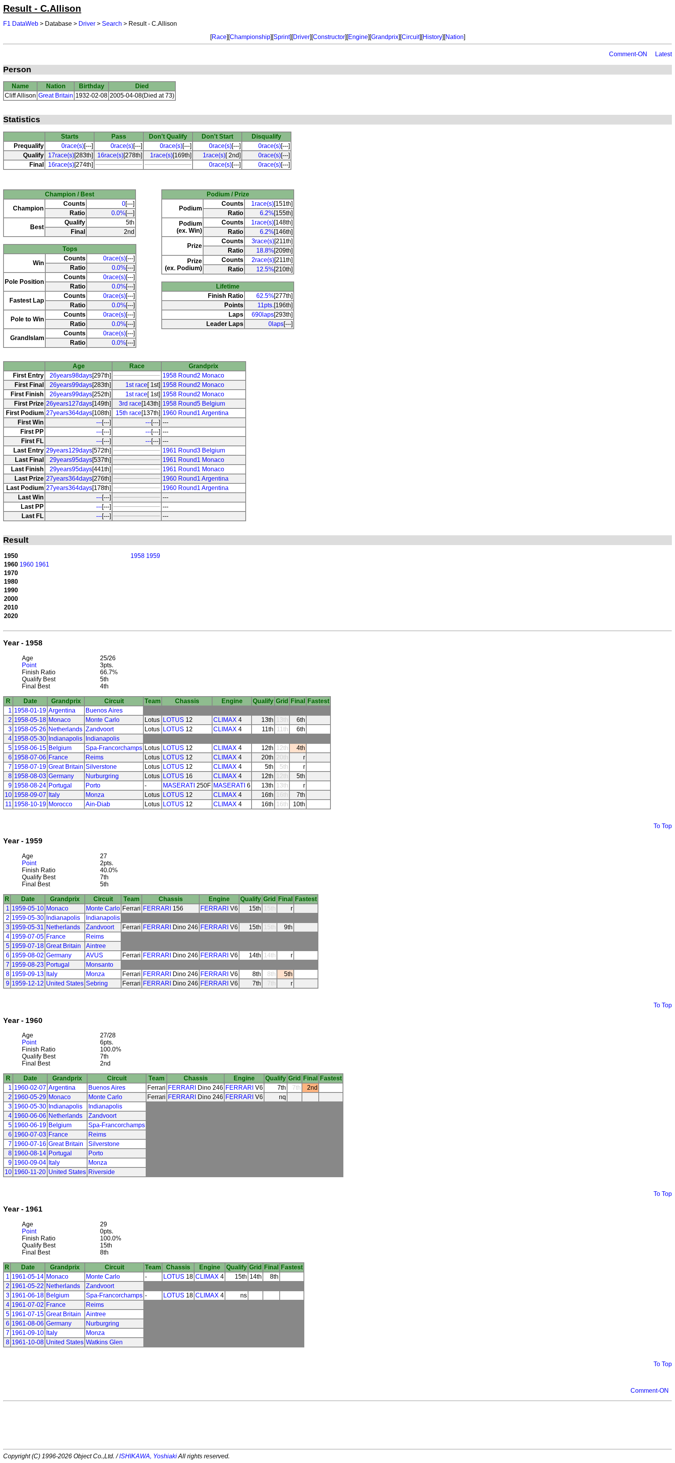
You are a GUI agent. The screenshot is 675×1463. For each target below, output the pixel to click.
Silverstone (101, 766)
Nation (454, 37)
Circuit (411, 37)
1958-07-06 (30, 757)
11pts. (265, 305)
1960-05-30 (30, 1106)
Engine (358, 37)
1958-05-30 (30, 738)
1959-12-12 (28, 983)
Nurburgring (102, 776)
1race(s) (161, 155)
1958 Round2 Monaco (193, 375)
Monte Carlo (103, 719)
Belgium (59, 748)
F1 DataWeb (20, 23)
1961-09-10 (28, 1332)
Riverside (101, 1172)
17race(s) (61, 155)
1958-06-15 (30, 748)
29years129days (69, 450)
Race (219, 37)
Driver (87, 23)
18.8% (265, 250)
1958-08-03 (30, 776)
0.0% (118, 213)
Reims (95, 757)
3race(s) (263, 241)
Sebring (97, 983)
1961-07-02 (28, 1304)
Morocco (60, 804)
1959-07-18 (28, 946)
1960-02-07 (30, 1087)
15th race (128, 413)
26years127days (69, 403)
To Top (663, 826)
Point (29, 665)
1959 (153, 555)
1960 (27, 564)
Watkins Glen (104, 1342)
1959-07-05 (28, 936)
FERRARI (157, 908)
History (432, 37)
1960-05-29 (30, 1097)
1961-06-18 (28, 1295)
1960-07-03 (30, 1134)
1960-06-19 (30, 1125)
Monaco (59, 719)
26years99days (71, 384)
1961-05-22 (28, 1286)
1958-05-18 (30, 719)
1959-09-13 (28, 974)
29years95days (71, 459)
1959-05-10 (28, 908)
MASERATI (179, 785)
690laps (263, 314)
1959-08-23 (28, 964)
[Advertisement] (337, 1425)
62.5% (265, 295)
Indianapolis (65, 738)
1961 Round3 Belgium (193, 450)
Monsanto (99, 964)
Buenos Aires (104, 710)
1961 (42, 564)
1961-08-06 (28, 1323)
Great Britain (55, 95)
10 (8, 794)
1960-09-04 (30, 1162)
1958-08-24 (30, 785)
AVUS (94, 955)
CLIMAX (225, 719)
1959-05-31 (28, 927)
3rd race (130, 403)
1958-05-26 (30, 729)
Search (112, 23)
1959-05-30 (28, 917)
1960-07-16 (30, 1143)
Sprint (281, 37)
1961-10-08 (28, 1342)
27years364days (69, 413)
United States (65, 983)
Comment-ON (628, 54)
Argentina (61, 710)
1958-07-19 (30, 766)
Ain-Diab (98, 804)
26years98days (71, 375)
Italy (54, 794)
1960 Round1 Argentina (195, 413)
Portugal (60, 785)
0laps (276, 324)
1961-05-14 (28, 1276)
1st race (136, 384)
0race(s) (72, 146)
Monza (95, 794)
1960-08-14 (30, 1153)
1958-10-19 (30, 804)
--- (99, 422)
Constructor (329, 37)
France (58, 757)
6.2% (267, 213)
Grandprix (384, 37)
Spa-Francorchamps (114, 748)
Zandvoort (100, 729)
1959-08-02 (28, 955)
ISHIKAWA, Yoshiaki (148, 1456)
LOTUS (173, 719)
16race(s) (110, 155)
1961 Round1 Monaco (193, 459)
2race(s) (263, 260)
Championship (250, 37)
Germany (61, 776)
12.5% (265, 269)
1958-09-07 (30, 794)
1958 (137, 555)
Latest (663, 54)
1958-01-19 (30, 710)
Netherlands (65, 729)
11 (8, 804)
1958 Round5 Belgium (193, 403)
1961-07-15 (28, 1314)
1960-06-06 (30, 1115)
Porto (93, 785)
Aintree (96, 946)
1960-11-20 (30, 1172)
